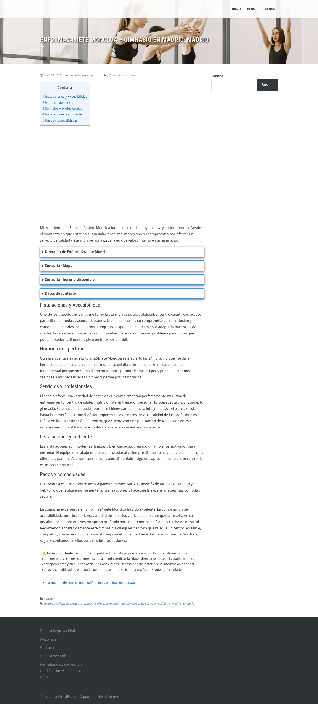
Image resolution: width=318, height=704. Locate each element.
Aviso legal (48, 639)
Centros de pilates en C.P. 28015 (62, 603)
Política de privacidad (57, 630)
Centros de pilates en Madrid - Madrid (106, 603)
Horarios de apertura (59, 102)
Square (86, 696)
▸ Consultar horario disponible (68, 279)
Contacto (47, 647)
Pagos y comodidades (60, 120)
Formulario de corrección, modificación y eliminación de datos (91, 583)
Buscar (217, 75)
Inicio (236, 9)
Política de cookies (55, 656)
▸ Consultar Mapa (57, 265)
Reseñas (49, 598)
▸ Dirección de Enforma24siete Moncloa (76, 251)
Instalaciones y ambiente (62, 114)
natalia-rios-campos (83, 75)
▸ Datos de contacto (59, 293)
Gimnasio (188, 603)
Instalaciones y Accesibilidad (64, 96)
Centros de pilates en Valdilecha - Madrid (156, 603)
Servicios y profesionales (62, 108)
